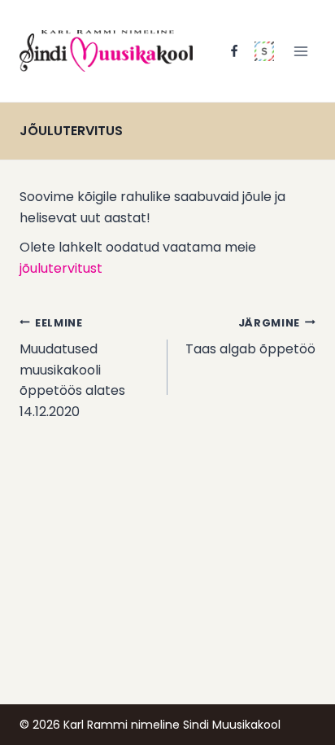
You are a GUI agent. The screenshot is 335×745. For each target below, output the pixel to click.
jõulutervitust (61, 268)
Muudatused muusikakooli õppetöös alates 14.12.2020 (72, 368)
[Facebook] (234, 51)
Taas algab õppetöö (250, 337)
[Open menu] (300, 51)
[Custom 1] (264, 51)
